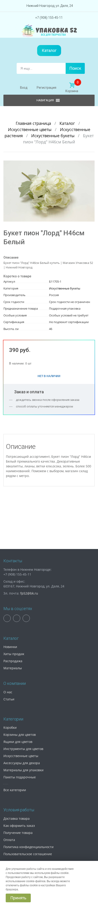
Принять (18, 897)
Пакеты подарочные (19, 777)
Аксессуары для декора (21, 763)
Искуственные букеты (53, 135)
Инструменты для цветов (23, 749)
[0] (72, 85)
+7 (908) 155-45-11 (49, 17)
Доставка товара (16, 818)
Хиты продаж (13, 654)
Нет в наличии (49, 376)
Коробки (10, 727)
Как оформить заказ (19, 825)
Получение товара (18, 832)
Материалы (12, 668)
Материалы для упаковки (23, 770)
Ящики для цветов (17, 741)
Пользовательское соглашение (27, 854)
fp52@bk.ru (29, 593)
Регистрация (46, 87)
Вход (24, 87)
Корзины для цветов (19, 734)
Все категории (14, 790)
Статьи (8, 699)
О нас (7, 692)
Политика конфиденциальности (28, 847)
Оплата (9, 840)
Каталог (49, 50)
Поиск (75, 68)
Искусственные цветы (30, 129)
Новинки (10, 647)
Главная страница (34, 123)
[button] (90, 164)
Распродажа (12, 661)
